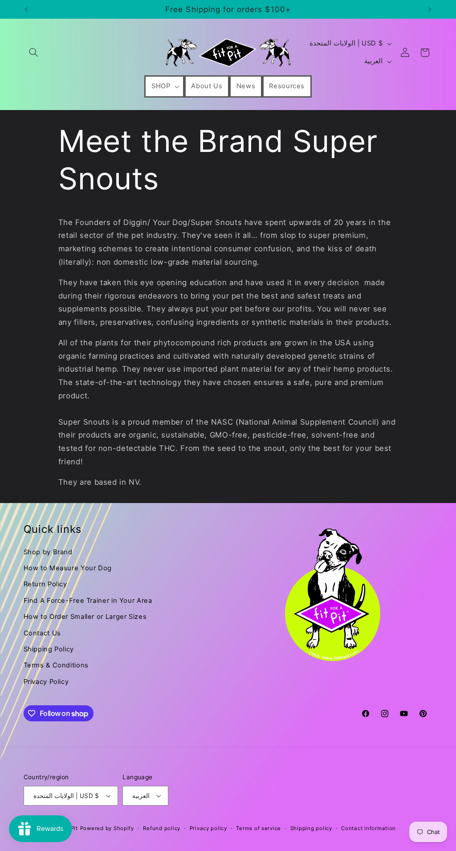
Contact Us (42, 633)
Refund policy (161, 828)
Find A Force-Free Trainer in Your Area (88, 601)
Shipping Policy (49, 649)
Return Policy (45, 584)
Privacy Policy (46, 682)
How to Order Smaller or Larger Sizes (85, 617)
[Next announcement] (430, 9)
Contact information (368, 828)
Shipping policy (311, 828)
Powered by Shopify (107, 828)
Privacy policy (208, 828)
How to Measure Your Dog (68, 568)
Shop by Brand (48, 552)
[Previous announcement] (26, 9)
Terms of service (258, 828)
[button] (34, 52)
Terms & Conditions (56, 665)
